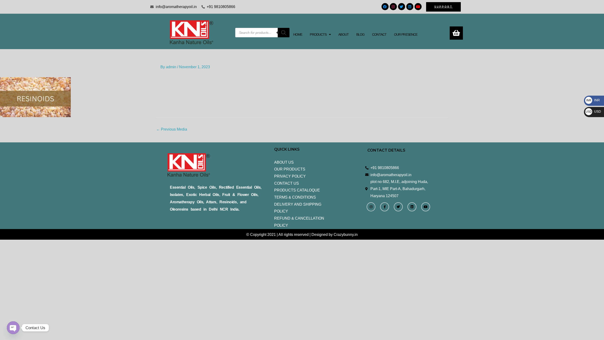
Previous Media (171, 129)
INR (593, 100)
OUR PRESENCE (405, 34)
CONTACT (379, 34)
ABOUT (343, 34)
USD (593, 111)
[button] (320, 34)
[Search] (283, 32)
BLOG (360, 34)
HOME (297, 34)
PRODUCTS (318, 34)
